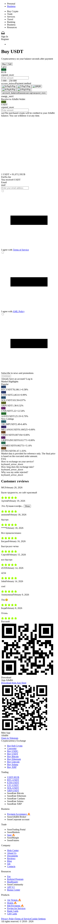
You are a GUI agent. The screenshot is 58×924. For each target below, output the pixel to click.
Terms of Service (21, 250)
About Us (11, 853)
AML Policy (19, 311)
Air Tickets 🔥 (14, 900)
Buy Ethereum (14, 759)
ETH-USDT (13, 782)
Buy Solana (12, 764)
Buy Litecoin (13, 762)
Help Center (13, 850)
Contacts (11, 866)
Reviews (11, 858)
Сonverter (12, 748)
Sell (9, 64)
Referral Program (15, 879)
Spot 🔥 (11, 835)
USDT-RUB (13, 777)
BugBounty (12, 882)
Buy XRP (12, 767)
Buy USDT (12, 754)
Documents (12, 855)
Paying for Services (16, 908)
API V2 (11, 887)
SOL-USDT (13, 788)
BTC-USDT (13, 780)
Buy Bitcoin (13, 756)
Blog (9, 861)
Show (27, 506)
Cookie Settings (38, 918)
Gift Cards (12, 913)
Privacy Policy (8, 918)
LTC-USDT (13, 785)
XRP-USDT (13, 790)
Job (8, 863)
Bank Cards (12, 911)
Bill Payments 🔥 (15, 905)
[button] (29, 463)
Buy (4, 64)
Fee (9, 876)
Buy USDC (12, 751)
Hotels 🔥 (12, 903)
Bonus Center (13, 890)
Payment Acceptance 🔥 (18, 814)
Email (4, 182)
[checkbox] (29, 220)
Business (11, 6)
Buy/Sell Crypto (14, 746)
